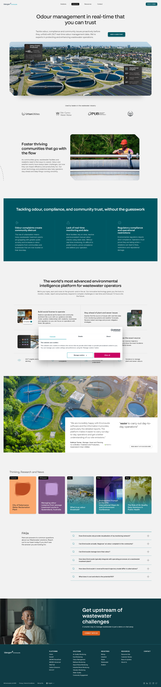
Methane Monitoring (79, 662)
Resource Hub (125, 654)
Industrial (103, 657)
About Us (124, 662)
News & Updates (126, 659)
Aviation (103, 665)
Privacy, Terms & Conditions (26, 683)
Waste (103, 659)
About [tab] (108, 336)
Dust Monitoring (78, 657)
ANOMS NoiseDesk (55, 659)
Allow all (107, 355)
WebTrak (52, 665)
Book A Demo (151, 4)
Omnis (51, 654)
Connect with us (91, 633)
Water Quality (77, 672)
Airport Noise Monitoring (80, 665)
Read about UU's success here (141, 446)
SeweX (51, 657)
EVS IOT (51, 670)
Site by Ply (40, 683)
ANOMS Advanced (55, 662)
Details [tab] (80, 336)
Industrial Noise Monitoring (81, 667)
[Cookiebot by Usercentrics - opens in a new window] (112, 330)
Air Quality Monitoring (79, 654)
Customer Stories (126, 657)
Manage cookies (79, 355)
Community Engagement (80, 675)
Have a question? (116, 34)
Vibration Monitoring (79, 670)
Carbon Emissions (54, 667)
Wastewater (104, 662)
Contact (99, 4)
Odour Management (79, 659)
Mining (103, 654)
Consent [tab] (52, 336)
